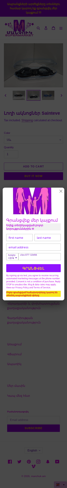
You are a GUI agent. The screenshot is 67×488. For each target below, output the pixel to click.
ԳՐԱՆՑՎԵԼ (33, 268)
